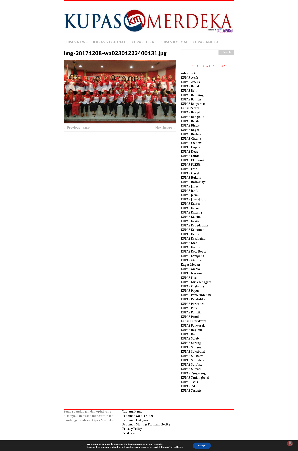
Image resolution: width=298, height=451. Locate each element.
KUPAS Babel (190, 86)
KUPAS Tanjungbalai (195, 378)
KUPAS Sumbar (191, 365)
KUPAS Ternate (191, 391)
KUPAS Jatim (190, 195)
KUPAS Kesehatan (193, 239)
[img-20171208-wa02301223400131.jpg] (120, 91)
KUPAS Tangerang (193, 373)
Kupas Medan (190, 265)
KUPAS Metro (190, 269)
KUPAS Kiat (189, 243)
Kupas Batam (190, 108)
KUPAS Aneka (205, 42)
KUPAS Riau (189, 334)
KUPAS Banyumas (193, 104)
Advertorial (189, 73)
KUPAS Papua (190, 291)
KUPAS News (76, 42)
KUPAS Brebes (191, 134)
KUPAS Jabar (189, 187)
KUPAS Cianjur (191, 143)
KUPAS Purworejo (193, 326)
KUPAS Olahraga (192, 286)
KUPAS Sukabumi (193, 352)
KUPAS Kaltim (191, 217)
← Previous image (77, 127)
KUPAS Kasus (190, 221)
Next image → (165, 127)
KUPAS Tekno (190, 386)
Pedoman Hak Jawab (136, 420)
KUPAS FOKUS (191, 165)
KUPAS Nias (189, 278)
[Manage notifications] (290, 443)
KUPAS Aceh (189, 78)
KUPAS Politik (191, 313)
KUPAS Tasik (189, 382)
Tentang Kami (132, 412)
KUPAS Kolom (173, 42)
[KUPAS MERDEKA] (149, 19)
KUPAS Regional (109, 42)
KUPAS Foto (189, 169)
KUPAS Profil (190, 317)
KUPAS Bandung (192, 95)
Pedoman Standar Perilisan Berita (146, 425)
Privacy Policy (132, 429)
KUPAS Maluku (191, 260)
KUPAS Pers (189, 308)
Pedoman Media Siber (137, 416)
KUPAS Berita (190, 121)
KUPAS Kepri (190, 234)
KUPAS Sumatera (193, 360)
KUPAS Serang (191, 343)
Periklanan (130, 433)
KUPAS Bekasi (190, 112)
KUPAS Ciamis (191, 139)
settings (178, 447)
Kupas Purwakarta (193, 321)
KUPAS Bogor (190, 130)
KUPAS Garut (190, 173)
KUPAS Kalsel (190, 208)
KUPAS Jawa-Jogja (193, 199)
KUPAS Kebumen (192, 230)
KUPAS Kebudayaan (194, 226)
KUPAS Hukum (191, 178)
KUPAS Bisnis (190, 126)
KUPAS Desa (143, 42)
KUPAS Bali (189, 91)
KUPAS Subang (191, 347)
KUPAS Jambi (190, 191)
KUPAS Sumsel (191, 369)
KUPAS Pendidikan (194, 299)
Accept (202, 445)
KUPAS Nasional (192, 273)
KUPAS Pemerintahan (196, 295)
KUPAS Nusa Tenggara (196, 282)
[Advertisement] (120, 170)
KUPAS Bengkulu (192, 117)
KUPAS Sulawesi (192, 356)
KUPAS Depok (190, 147)
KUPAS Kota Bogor (194, 252)
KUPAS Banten (191, 100)
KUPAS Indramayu (193, 182)
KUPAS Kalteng (191, 213)
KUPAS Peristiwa (192, 304)
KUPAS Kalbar (191, 204)
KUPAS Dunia (190, 156)
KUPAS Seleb (190, 339)
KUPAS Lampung (192, 256)
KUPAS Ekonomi (192, 160)
